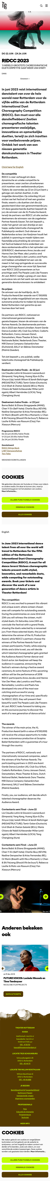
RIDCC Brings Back (10, 448)
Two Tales (6, 453)
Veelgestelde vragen (25, 1096)
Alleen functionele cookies (25, 500)
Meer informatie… (9, 491)
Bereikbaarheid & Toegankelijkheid (25, 1090)
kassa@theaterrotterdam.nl (25, 1047)
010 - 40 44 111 (25, 1064)
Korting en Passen (25, 1093)
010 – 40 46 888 (25, 1080)
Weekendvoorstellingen (14, 460)
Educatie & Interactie (25, 1112)
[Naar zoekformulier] (41, 5)
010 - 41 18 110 (25, 1045)
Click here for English (12, 167)
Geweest (24, 79)
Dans (4, 73)
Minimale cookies (25, 507)
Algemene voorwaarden (25, 1099)
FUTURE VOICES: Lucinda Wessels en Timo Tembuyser (24, 980)
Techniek (25, 1117)
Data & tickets (13, 994)
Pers (25, 1109)
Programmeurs (25, 1115)
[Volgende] (45, 896)
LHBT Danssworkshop (12, 451)
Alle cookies (25, 514)
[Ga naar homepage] (4, 5)
